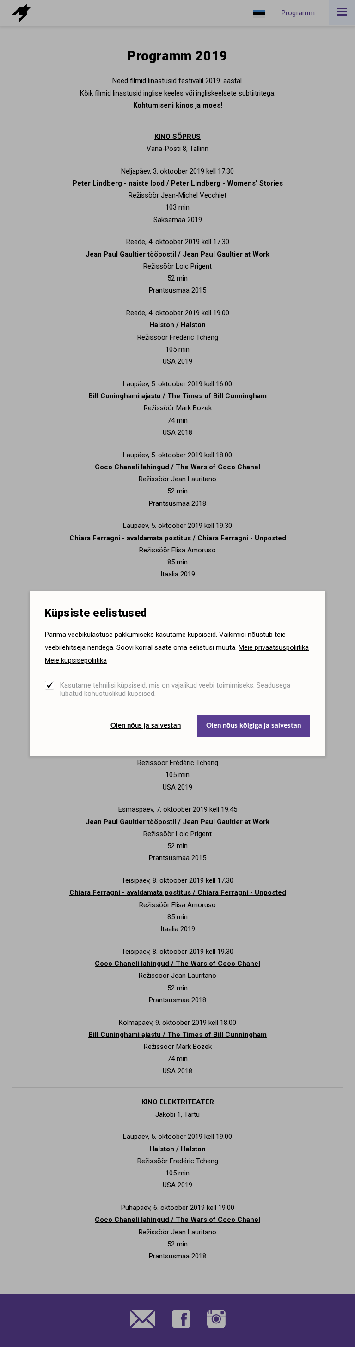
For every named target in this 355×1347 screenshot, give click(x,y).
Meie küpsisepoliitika (76, 660)
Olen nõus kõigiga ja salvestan (253, 725)
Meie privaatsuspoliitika (274, 647)
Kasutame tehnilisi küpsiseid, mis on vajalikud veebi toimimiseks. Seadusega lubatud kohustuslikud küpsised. (175, 689)
